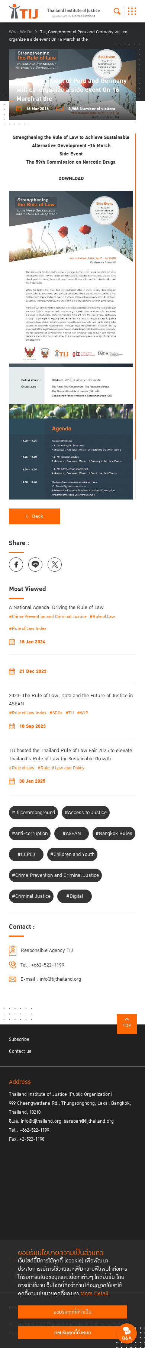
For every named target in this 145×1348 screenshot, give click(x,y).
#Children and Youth (72, 854)
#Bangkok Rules (114, 833)
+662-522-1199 (47, 965)
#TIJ (69, 713)
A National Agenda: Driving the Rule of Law (56, 607)
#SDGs (55, 713)
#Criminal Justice (31, 896)
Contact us (20, 1051)
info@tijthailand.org (60, 979)
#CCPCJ (26, 854)
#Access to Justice (86, 812)
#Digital (74, 896)
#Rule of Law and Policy (61, 768)
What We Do (20, 31)
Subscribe (19, 1039)
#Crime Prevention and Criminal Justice (48, 616)
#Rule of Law (102, 616)
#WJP (82, 713)
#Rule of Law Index (27, 628)
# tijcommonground (33, 812)
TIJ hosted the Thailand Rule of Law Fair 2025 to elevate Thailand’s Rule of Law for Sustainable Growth (70, 755)
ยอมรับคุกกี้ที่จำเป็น (72, 1312)
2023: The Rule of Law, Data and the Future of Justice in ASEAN (71, 700)
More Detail (94, 1293)
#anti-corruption (30, 833)
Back (37, 516)
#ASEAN (71, 833)
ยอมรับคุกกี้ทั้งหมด (72, 1332)
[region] (72, 316)
